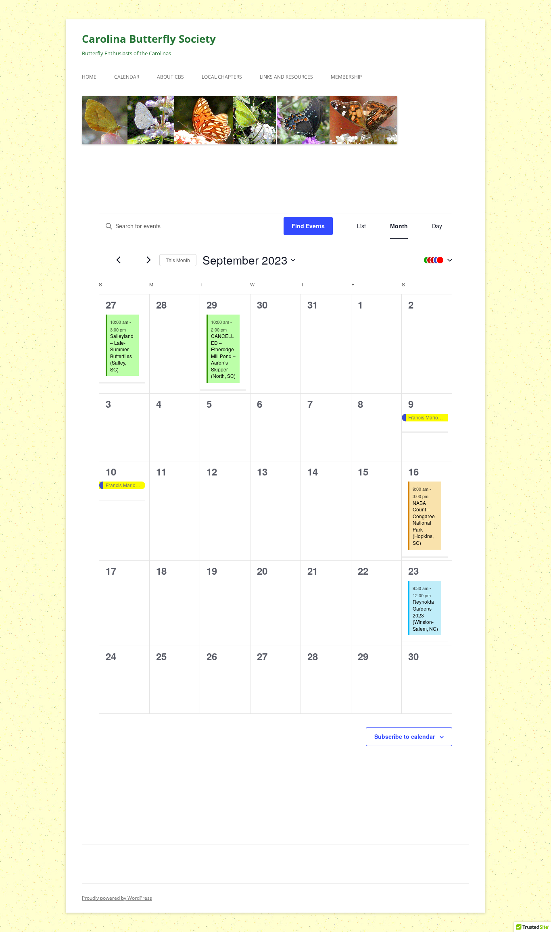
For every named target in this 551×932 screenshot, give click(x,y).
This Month (178, 259)
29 (212, 304)
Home (89, 76)
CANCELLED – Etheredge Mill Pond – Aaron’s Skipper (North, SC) (223, 355)
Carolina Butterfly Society (149, 38)
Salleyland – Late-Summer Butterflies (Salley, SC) (122, 352)
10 (111, 471)
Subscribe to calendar (404, 736)
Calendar (126, 76)
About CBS (170, 76)
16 (413, 471)
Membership (346, 76)
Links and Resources (286, 76)
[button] (436, 260)
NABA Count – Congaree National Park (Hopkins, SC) (424, 522)
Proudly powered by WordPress (117, 897)
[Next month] (148, 260)
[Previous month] (118, 260)
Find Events (308, 226)
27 (111, 304)
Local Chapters (222, 76)
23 (413, 571)
